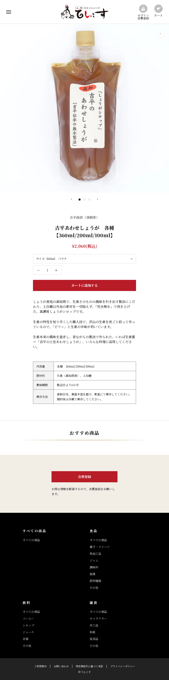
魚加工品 (95, 553)
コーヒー (28, 618)
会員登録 (84, 476)
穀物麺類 (95, 581)
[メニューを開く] (8, 12)
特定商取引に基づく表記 (89, 666)
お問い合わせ (61, 666)
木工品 (94, 625)
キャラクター (98, 618)
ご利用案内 (40, 666)
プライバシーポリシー (122, 666)
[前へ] (71, 199)
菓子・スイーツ (100, 547)
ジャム (94, 560)
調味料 (94, 567)
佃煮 (92, 574)
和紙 (92, 632)
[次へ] (97, 199)
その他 (94, 587)
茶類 (25, 639)
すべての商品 (31, 540)
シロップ (28, 625)
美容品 (94, 639)
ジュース (28, 632)
